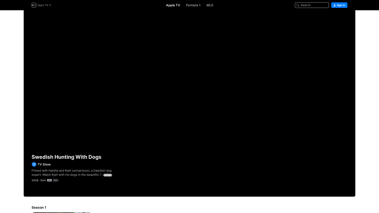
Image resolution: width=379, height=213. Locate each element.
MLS (209, 5)
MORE (107, 175)
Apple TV (173, 5)
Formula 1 (193, 5)
